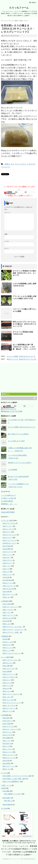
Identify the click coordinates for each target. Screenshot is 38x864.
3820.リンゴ (7, 650)
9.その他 (4, 808)
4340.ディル (7, 685)
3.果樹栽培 (4, 636)
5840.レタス (7, 769)
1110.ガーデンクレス (9, 535)
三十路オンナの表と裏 (8, 498)
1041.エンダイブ (8, 529)
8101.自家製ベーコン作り (12, 794)
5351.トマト (7, 741)
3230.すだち (7, 645)
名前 (5, 234)
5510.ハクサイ (7, 749)
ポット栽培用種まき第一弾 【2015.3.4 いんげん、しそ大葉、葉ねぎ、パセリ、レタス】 (24, 347)
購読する (6, 394)
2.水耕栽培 (4, 601)
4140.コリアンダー (9, 668)
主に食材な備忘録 (7, 501)
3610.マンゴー (7, 647)
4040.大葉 (6, 666)
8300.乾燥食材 (7, 804)
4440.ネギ (6, 688)
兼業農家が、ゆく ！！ (9, 504)
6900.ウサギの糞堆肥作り (11, 781)
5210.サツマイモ (8, 726)
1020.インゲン (7, 526)
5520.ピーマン (7, 752)
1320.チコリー (7, 563)
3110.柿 (5, 639)
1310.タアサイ (7, 560)
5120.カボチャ (7, 721)
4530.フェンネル (8, 700)
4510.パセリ (7, 697)
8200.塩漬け (7, 798)
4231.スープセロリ (9, 677)
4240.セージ (7, 680)
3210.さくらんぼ (8, 642)
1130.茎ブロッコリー (9, 543)
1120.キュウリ (7, 537)
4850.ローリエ (7, 711)
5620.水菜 (6, 760)
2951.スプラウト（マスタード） (13, 629)
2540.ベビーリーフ (9, 615)
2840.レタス (7, 624)
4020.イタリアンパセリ (10, 660)
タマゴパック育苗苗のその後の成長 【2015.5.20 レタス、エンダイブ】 (24, 273)
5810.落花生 (7, 763)
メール (6, 241)
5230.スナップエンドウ (10, 729)
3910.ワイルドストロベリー (12, 653)
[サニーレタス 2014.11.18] (19, 92)
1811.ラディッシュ (9, 594)
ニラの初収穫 (12, 469)
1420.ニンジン (7, 574)
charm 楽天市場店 (8, 512)
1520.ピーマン (7, 583)
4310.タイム (7, 683)
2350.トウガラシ (8, 609)
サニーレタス (20, 164)
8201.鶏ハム (8, 800)
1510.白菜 (6, 577)
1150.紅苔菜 (7, 549)
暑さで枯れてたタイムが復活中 (18, 434)
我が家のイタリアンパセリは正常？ (20, 462)
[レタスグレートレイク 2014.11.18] (19, 135)
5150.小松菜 (7, 723)
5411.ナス (6, 746)
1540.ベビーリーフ (9, 586)
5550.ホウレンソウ (9, 758)
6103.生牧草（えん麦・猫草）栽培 (14, 778)
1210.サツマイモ (8, 552)
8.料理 (3, 788)
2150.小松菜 (7, 604)
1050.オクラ (7, 532)
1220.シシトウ (7, 554)
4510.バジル (7, 691)
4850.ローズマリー (9, 708)
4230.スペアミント (9, 674)
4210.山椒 (6, 671)
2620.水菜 (6, 621)
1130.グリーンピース (9, 540)
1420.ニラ (6, 571)
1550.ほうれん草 (8, 589)
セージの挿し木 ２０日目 (16, 441)
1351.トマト (7, 566)
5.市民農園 (4, 715)
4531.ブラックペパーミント (12, 703)
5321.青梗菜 (7, 738)
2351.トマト (7, 612)
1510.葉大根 (7, 580)
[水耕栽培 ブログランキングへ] (10, 193)
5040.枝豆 (6, 718)
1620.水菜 (6, 591)
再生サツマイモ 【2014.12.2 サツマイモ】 (22, 359)
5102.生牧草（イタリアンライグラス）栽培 (17, 776)
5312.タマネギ (7, 735)
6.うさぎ (4, 773)
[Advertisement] (17, 378)
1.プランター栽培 (7, 520)
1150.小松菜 (7, 546)
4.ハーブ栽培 (5, 657)
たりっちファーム (19, 7)
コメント (7, 212)
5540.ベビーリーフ (9, 755)
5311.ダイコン (7, 732)
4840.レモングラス (9, 705)
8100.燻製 (6, 791)
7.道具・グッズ (6, 785)
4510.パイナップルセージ (11, 694)
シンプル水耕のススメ (8, 495)
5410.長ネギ (7, 743)
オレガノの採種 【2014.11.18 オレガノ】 (21, 356)
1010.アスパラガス (9, 523)
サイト (6, 248)
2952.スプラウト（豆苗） (11, 632)
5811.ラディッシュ (9, 766)
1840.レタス (9, 164)
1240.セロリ (7, 557)
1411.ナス (6, 569)
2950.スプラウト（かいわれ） (13, 627)
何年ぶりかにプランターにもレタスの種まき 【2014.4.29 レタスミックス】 (24, 324)
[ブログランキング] (8, 409)
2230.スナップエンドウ (10, 607)
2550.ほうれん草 (8, 618)
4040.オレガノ (7, 663)
